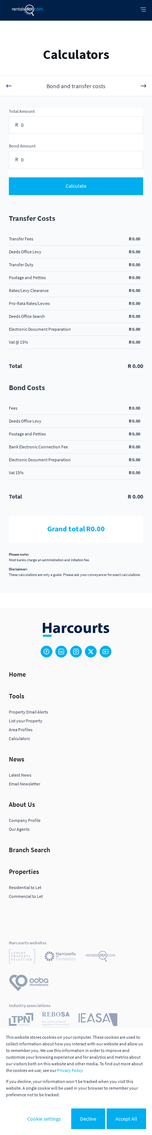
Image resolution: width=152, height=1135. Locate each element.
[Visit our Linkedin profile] (61, 651)
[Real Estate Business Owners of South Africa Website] (56, 1021)
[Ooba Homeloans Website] (29, 984)
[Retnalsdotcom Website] (100, 957)
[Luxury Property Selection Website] (22, 957)
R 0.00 (134, 239)
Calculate (76, 186)
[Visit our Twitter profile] (91, 651)
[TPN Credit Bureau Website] (21, 1020)
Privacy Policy (70, 1070)
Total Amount (22, 111)
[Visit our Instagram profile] (76, 651)
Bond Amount (22, 146)
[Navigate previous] (8, 86)
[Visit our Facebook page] (46, 651)
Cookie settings (44, 1118)
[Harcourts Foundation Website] (60, 957)
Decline (88, 1118)
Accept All (126, 1118)
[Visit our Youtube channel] (105, 651)
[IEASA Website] (98, 1021)
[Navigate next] (143, 86)
